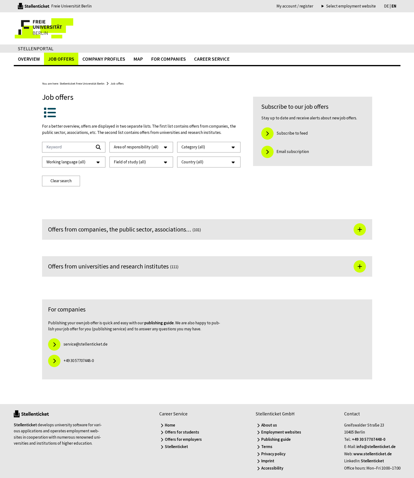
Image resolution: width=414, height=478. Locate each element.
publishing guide (159, 323)
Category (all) (193, 147)
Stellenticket (25, 424)
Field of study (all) (130, 162)
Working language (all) (66, 162)
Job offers (116, 83)
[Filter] (98, 147)
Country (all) (192, 162)
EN (394, 6)
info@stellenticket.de (376, 446)
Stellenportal (35, 48)
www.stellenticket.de (372, 453)
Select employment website (351, 6)
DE (386, 6)
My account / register (294, 6)
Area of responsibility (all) (136, 147)
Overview (29, 59)
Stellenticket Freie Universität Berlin (82, 83)
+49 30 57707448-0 (368, 439)
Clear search (61, 180)
